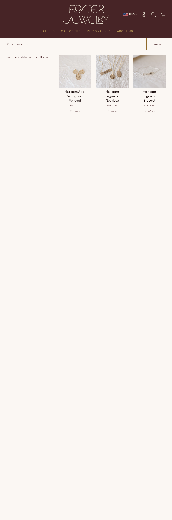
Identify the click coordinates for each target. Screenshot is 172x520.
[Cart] (163, 14)
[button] (153, 14)
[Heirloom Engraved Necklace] (112, 71)
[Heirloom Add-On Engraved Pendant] (75, 71)
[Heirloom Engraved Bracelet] (149, 71)
